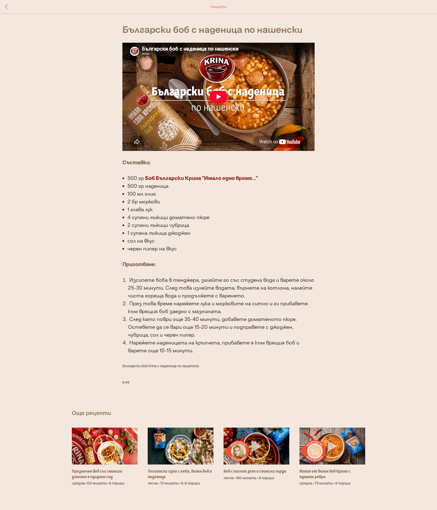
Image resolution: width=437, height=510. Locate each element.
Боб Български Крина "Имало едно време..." (201, 178)
